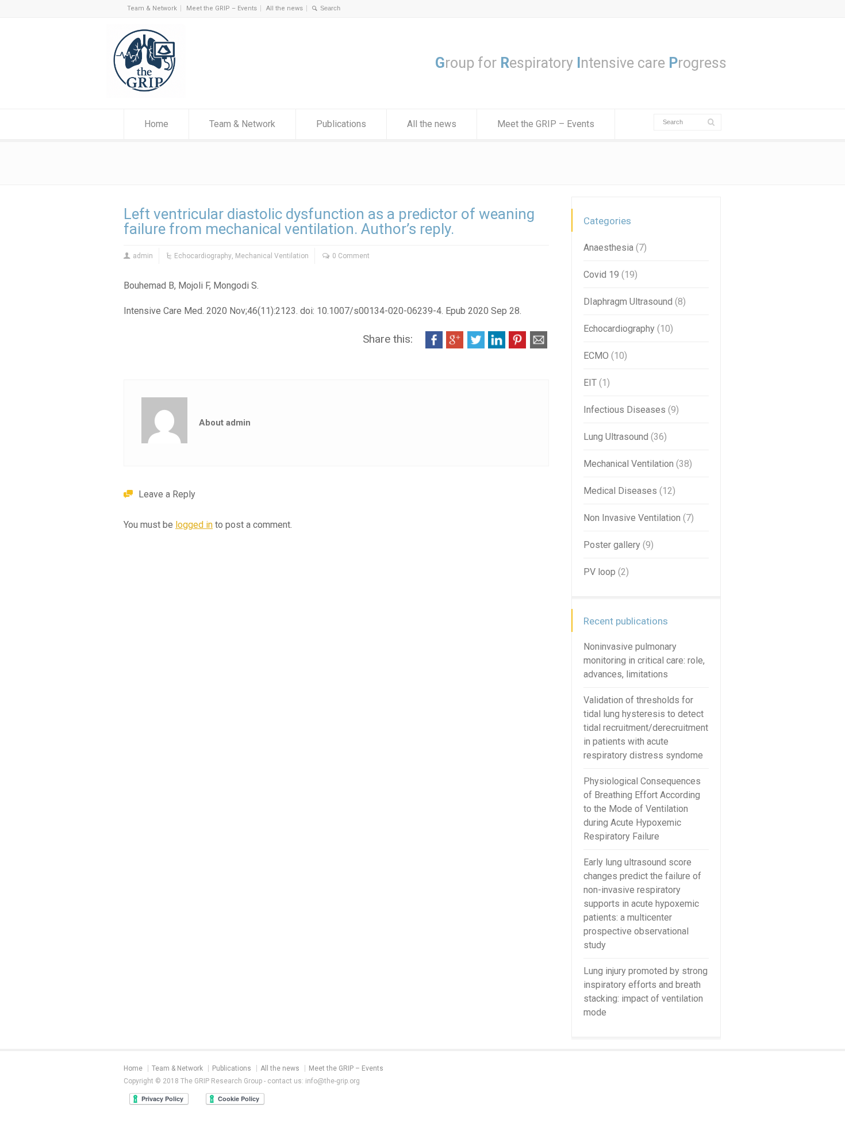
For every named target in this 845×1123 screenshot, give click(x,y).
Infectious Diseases (624, 409)
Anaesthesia (608, 247)
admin (143, 256)
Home (156, 123)
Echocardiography (203, 256)
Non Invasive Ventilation (632, 517)
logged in (194, 524)
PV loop (599, 571)
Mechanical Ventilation (272, 256)
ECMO (596, 355)
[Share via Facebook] (434, 345)
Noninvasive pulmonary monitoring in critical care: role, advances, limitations (644, 660)
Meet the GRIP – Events (221, 8)
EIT (590, 382)
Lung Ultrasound (615, 436)
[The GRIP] (146, 94)
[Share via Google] (454, 345)
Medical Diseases (620, 490)
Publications (341, 123)
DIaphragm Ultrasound (628, 301)
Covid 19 (601, 274)
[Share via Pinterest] (517, 345)
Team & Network (152, 8)
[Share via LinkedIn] (496, 345)
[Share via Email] (538, 345)
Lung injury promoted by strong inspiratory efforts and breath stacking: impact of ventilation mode (645, 991)
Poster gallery (611, 544)
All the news (284, 8)
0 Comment (351, 256)
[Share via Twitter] (476, 345)
